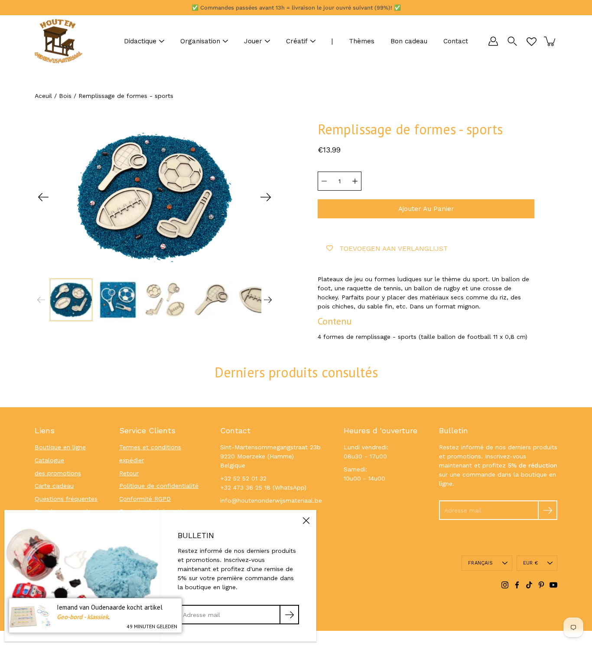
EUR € (530, 563)
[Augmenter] (354, 181)
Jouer (253, 41)
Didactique (140, 41)
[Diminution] (324, 181)
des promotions (58, 473)
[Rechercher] (512, 41)
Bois (65, 95)
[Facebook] (517, 584)
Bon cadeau (408, 41)
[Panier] (550, 41)
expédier (131, 460)
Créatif (297, 41)
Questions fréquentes (66, 498)
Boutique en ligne (60, 447)
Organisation (200, 41)
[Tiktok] (529, 584)
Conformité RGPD (145, 498)
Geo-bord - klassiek (82, 617)
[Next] (265, 197)
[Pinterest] (541, 584)
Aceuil (43, 95)
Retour (129, 473)
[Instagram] (505, 584)
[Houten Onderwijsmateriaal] (58, 41)
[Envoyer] (547, 510)
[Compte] (493, 41)
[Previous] (43, 197)
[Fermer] (306, 520)
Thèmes (361, 41)
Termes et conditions (150, 447)
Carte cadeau (54, 485)
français (480, 563)
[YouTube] (553, 584)
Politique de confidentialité (158, 485)
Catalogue (49, 460)
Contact (455, 41)
